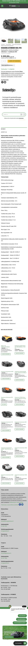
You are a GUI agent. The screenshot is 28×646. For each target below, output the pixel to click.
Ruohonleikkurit (16, 44)
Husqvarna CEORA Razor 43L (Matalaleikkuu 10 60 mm (20, 347)
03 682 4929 (4, 526)
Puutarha (8, 44)
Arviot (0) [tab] (4, 132)
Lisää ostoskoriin (14, 61)
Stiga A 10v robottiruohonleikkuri (5, 346)
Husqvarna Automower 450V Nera (7, 475)
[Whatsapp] (2, 82)
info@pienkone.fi (5, 531)
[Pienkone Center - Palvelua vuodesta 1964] (14, 5)
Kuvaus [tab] (3, 129)
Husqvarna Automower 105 (7, 422)
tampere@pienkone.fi (6, 553)
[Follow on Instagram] (22, 504)
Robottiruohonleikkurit (7, 45)
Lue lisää (4, 404)
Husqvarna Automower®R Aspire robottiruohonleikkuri (20, 372)
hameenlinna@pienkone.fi (7, 521)
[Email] (5, 82)
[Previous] (3, 24)
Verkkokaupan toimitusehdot (16, 502)
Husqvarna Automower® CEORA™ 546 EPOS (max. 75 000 (7, 449)
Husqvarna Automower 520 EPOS (7, 398)
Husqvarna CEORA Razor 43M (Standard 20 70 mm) (20, 398)
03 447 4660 (4, 558)
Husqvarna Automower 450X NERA (21, 448)
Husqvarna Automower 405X (7, 371)
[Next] (25, 24)
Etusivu (3, 44)
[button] (2, 6)
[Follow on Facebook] (20, 504)
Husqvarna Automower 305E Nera (21, 475)
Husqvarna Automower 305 (20, 422)
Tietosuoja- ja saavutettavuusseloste (10, 504)
